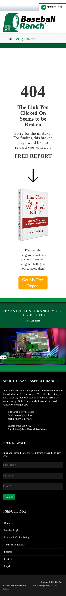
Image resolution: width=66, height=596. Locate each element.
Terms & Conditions (14, 544)
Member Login (11, 530)
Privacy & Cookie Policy (16, 537)
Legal (7, 566)
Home (7, 523)
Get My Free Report (33, 282)
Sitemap (8, 552)
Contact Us (9, 559)
